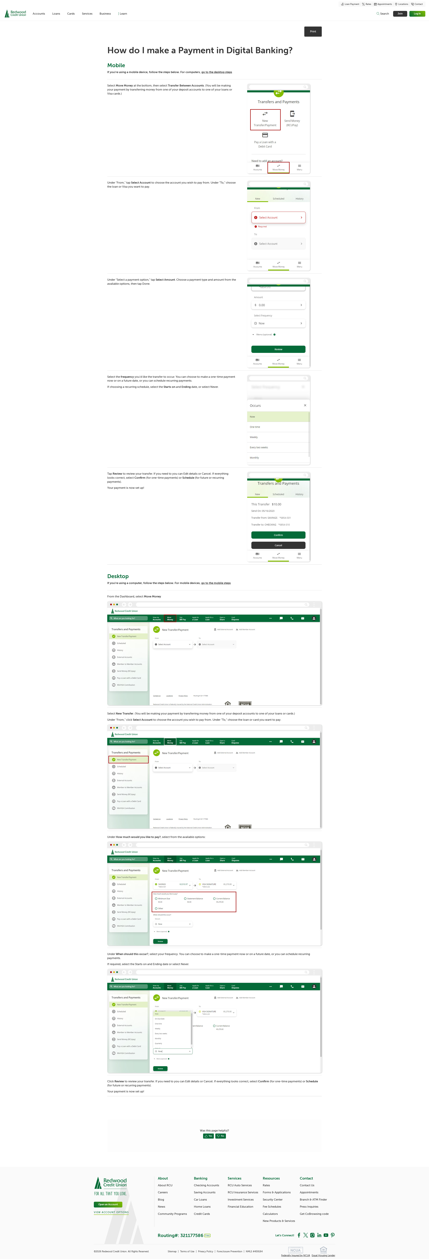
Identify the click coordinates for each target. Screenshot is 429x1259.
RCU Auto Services (240, 1185)
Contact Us (307, 1185)
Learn (123, 13)
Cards (71, 13)
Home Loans (202, 1206)
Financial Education (240, 1206)
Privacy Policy (206, 1251)
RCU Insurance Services (243, 1192)
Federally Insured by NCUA (295, 1255)
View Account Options (111, 1212)
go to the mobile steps (216, 583)
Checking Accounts (206, 1185)
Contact (419, 4)
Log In (417, 13)
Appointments (385, 4)
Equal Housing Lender (323, 1255)
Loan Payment (352, 4)
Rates (368, 4)
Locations (403, 4)
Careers (163, 1192)
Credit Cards (202, 1213)
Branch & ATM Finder (313, 1199)
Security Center (273, 1199)
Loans (56, 13)
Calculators (270, 1213)
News (161, 1206)
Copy (207, 1235)
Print (313, 31)
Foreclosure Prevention (230, 1251)
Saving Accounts (205, 1192)
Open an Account (108, 1204)
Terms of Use (187, 1251)
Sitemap (172, 1251)
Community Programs (172, 1213)
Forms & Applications (277, 1192)
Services (87, 13)
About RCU (165, 1185)
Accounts (39, 13)
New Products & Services (279, 1221)
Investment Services (241, 1199)
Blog (161, 1199)
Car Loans (200, 1199)
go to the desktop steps (216, 72)
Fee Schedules (272, 1206)
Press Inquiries (309, 1206)
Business (105, 13)
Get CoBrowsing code (314, 1213)
